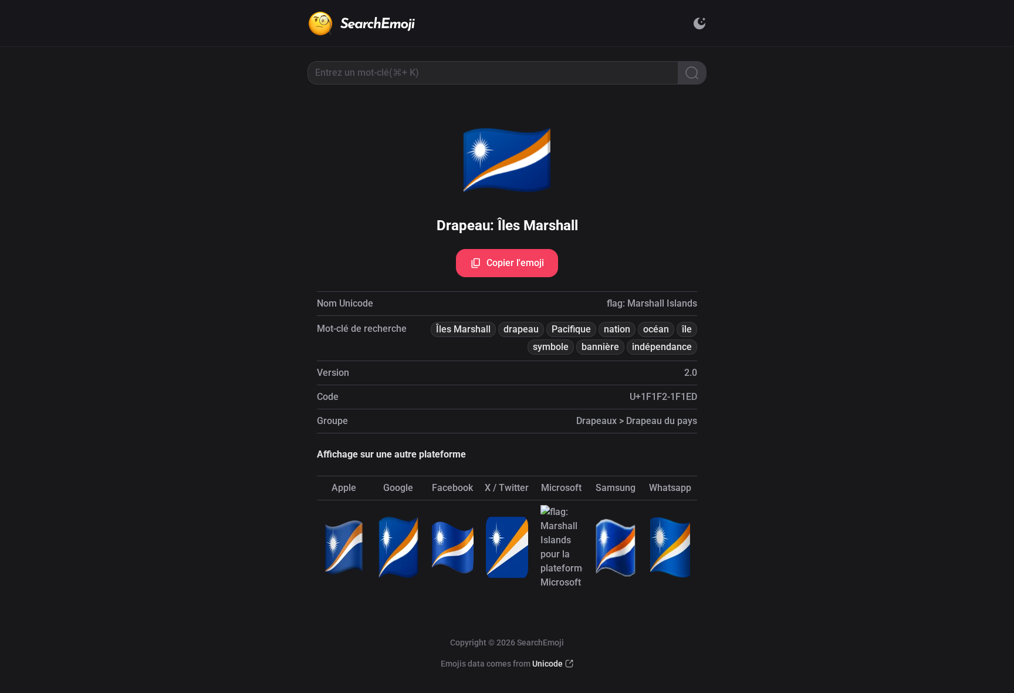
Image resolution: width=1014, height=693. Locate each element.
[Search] (692, 73)
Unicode (547, 663)
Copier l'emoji (515, 262)
